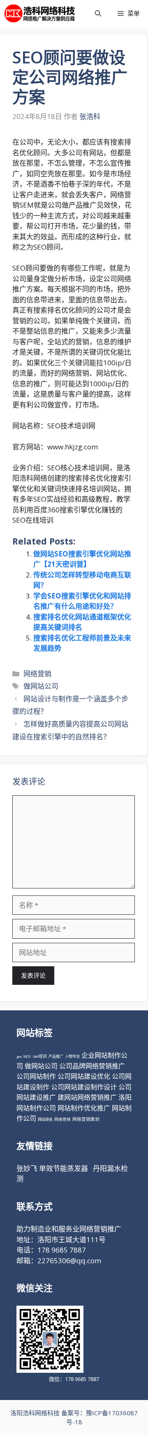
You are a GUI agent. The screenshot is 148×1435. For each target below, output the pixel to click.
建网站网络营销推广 (87, 1097)
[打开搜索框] (98, 13)
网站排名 (45, 1119)
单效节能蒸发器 (63, 1168)
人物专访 (72, 1056)
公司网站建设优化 (84, 1076)
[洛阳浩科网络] (39, 13)
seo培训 (39, 1056)
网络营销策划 (85, 1119)
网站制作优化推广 (84, 1107)
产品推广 (56, 1056)
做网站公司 (40, 686)
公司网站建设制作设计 (84, 1086)
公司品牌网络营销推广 (92, 1065)
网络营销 (37, 673)
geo (19, 1056)
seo (27, 1056)
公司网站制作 (36, 1076)
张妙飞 (26, 1168)
